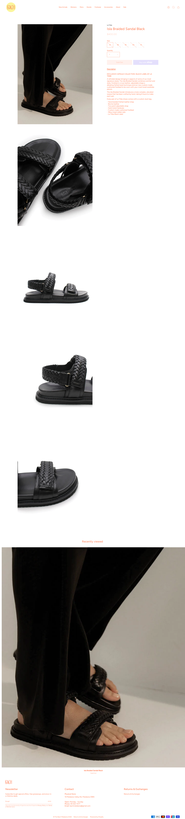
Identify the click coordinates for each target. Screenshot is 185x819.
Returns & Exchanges (132, 794)
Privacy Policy (42, 805)
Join (49, 801)
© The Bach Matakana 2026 (62, 817)
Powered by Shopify (96, 817)
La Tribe (109, 25)
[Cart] (178, 7)
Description (111, 69)
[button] (63, 7)
